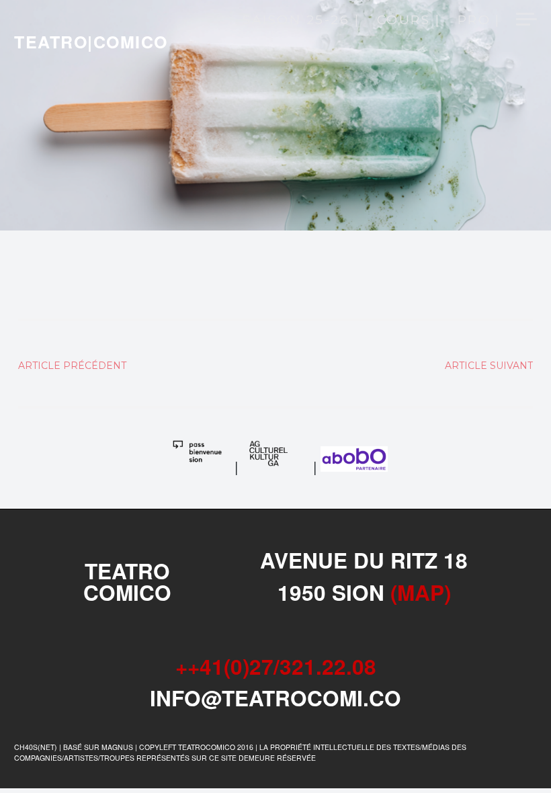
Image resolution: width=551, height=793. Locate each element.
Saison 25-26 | (301, 21)
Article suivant (489, 365)
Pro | (479, 21)
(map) (420, 592)
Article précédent (72, 365)
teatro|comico (91, 42)
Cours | (408, 21)
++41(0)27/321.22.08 (275, 666)
